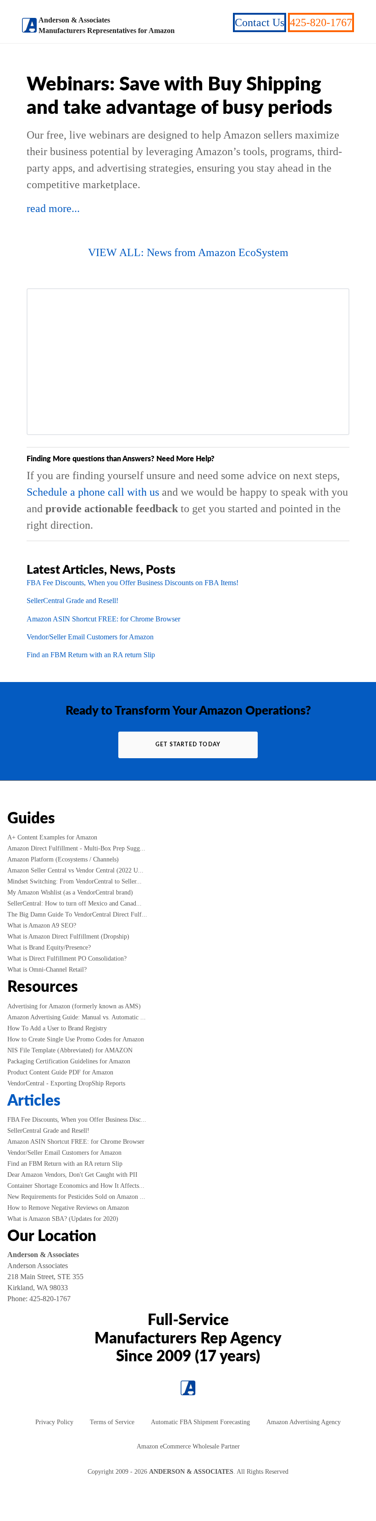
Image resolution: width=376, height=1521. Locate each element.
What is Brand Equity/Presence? (49, 947)
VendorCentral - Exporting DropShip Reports (66, 1083)
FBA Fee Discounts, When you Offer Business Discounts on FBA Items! (132, 583)
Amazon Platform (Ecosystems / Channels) (63, 859)
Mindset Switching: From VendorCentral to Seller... (74, 881)
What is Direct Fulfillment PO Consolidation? (67, 958)
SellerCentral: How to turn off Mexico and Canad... (74, 903)
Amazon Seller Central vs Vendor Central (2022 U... (75, 870)
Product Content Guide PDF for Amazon (60, 1072)
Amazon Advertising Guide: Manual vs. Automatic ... (76, 1017)
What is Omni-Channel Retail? (47, 969)
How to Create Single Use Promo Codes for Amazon (75, 1039)
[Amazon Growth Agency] (29, 25)
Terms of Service (112, 1422)
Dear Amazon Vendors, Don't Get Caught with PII (72, 1174)
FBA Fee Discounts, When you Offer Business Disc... (76, 1119)
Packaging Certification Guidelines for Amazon (68, 1061)
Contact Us (259, 22)
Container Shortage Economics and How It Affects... (75, 1185)
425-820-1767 (321, 22)
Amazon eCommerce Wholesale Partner (188, 1446)
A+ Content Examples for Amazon (52, 837)
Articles (34, 1101)
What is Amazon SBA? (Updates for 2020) (62, 1218)
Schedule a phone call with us (93, 492)
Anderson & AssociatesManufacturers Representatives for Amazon (107, 25)
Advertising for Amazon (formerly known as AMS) (74, 1006)
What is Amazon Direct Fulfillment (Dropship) (68, 936)
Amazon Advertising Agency (303, 1422)
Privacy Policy (54, 1422)
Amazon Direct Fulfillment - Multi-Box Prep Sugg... (76, 848)
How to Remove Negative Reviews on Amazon (68, 1207)
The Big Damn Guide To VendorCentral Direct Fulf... (77, 914)
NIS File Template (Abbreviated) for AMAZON (70, 1050)
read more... (53, 208)
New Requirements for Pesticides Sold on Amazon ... (76, 1196)
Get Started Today (188, 744)
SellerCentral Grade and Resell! (72, 600)
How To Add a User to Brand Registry (57, 1028)
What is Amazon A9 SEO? (41, 925)
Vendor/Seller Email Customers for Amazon (90, 637)
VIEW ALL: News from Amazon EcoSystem (188, 252)
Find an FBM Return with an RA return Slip (91, 655)
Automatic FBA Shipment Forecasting (200, 1422)
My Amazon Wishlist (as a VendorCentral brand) (70, 892)
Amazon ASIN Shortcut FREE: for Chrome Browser (103, 619)
